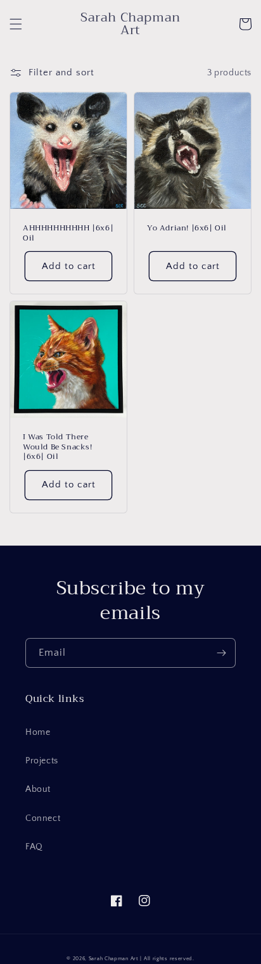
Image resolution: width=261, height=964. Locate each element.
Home (37, 732)
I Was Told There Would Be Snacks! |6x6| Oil (57, 447)
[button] (16, 24)
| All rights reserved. (167, 958)
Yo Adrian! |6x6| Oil (187, 228)
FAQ (34, 847)
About (38, 789)
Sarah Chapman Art (114, 958)
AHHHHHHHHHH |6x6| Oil (68, 233)
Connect (42, 818)
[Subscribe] (221, 653)
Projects (41, 761)
